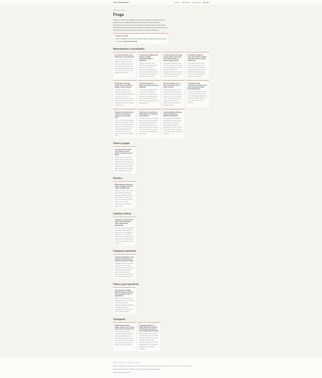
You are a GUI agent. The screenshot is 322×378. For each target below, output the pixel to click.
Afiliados (137, 369)
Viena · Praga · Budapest (121, 2)
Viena (142, 369)
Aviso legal (125, 369)
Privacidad (132, 369)
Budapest (151, 369)
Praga (146, 369)
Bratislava (157, 369)
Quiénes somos (117, 369)
